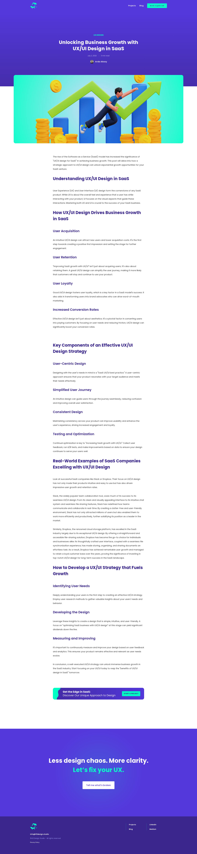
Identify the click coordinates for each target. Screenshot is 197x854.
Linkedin (152, 824)
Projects (132, 5)
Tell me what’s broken (98, 785)
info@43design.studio (39, 834)
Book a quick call (157, 6)
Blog (141, 5)
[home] (33, 5)
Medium (152, 829)
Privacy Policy (34, 842)
